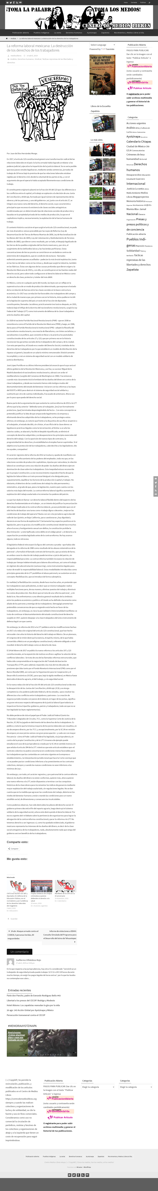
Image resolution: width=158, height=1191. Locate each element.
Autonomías (141, 132)
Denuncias (130, 165)
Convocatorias (138, 150)
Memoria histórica (136, 201)
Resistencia (148, 246)
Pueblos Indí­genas (49, 1156)
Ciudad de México (136, 146)
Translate (110, 49)
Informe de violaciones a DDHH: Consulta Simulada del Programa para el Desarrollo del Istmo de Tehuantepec (59, 935)
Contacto (134, 2)
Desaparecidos (134, 174)
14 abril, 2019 (32, 55)
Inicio (126, 2)
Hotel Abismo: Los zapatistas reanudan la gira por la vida (33, 1005)
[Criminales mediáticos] (109, 180)
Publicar (143, 2)
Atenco (134, 132)
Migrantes (129, 205)
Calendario (134, 141)
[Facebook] (14, 3)
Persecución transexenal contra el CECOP (26, 1015)
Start (73, 1052)
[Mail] (20, 3)
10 (45, 1054)
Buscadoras (144, 137)
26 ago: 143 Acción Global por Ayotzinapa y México (30, 1010)
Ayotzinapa (133, 136)
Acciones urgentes (136, 123)
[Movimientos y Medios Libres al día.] (95, 151)
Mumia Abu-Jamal (136, 209)
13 (53, 1054)
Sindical (38, 59)
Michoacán (149, 201)
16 (60, 1054)
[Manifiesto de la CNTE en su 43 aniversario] (65, 886)
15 (58, 1054)
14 (55, 1054)
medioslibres (16, 55)
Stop (75, 1052)
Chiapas (146, 141)
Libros (146, 189)
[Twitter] (11, 3)
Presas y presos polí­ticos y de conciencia (138, 224)
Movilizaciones (138, 205)
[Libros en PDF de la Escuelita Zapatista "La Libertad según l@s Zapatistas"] (95, 165)
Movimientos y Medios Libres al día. (120, 1156)
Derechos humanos (26, 59)
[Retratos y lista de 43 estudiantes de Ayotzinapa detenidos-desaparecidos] (109, 151)
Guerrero (140, 178)
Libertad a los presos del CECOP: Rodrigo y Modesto (31, 1000)
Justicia (131, 188)
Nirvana (79, 1167)
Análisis (13, 38)
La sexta (139, 188)
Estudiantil (131, 179)
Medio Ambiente (133, 192)
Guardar (14, 918)
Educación (146, 175)
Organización (131, 220)
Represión (140, 245)
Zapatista (133, 269)
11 (48, 1054)
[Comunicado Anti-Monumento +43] (109, 194)
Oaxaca (141, 214)
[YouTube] (8, 3)
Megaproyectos (141, 196)
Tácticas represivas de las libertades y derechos (139, 259)
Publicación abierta (136, 234)
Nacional (132, 214)
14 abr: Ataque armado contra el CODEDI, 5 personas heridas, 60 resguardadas (23, 935)
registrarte (133, 94)
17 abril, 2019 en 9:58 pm (25, 963)
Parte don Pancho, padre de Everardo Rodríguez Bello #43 (34, 995)
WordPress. (87, 1167)
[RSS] (17, 3)
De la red (143, 159)
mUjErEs (147, 205)
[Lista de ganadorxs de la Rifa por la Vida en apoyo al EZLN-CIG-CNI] (95, 209)
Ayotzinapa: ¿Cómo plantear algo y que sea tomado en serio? (17, 1036)
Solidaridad (133, 250)
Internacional (136, 183)
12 (50, 1054)
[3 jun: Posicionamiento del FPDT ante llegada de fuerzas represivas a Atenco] (109, 165)
